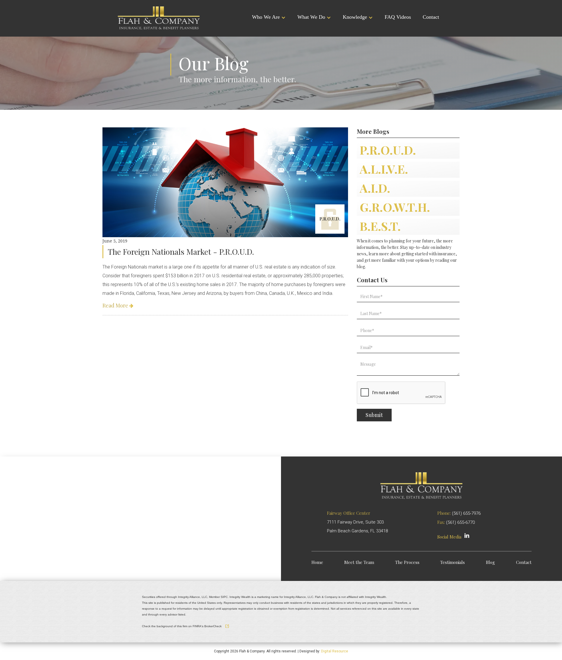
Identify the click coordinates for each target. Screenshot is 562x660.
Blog (490, 562)
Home (317, 562)
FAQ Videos (398, 17)
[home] (159, 17)
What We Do (311, 17)
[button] (269, 17)
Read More (117, 305)
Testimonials (452, 562)
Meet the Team (359, 562)
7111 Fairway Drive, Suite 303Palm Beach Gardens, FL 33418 (357, 522)
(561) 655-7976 (466, 513)
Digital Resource (334, 651)
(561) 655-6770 (460, 522)
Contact (431, 17)
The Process (407, 562)
